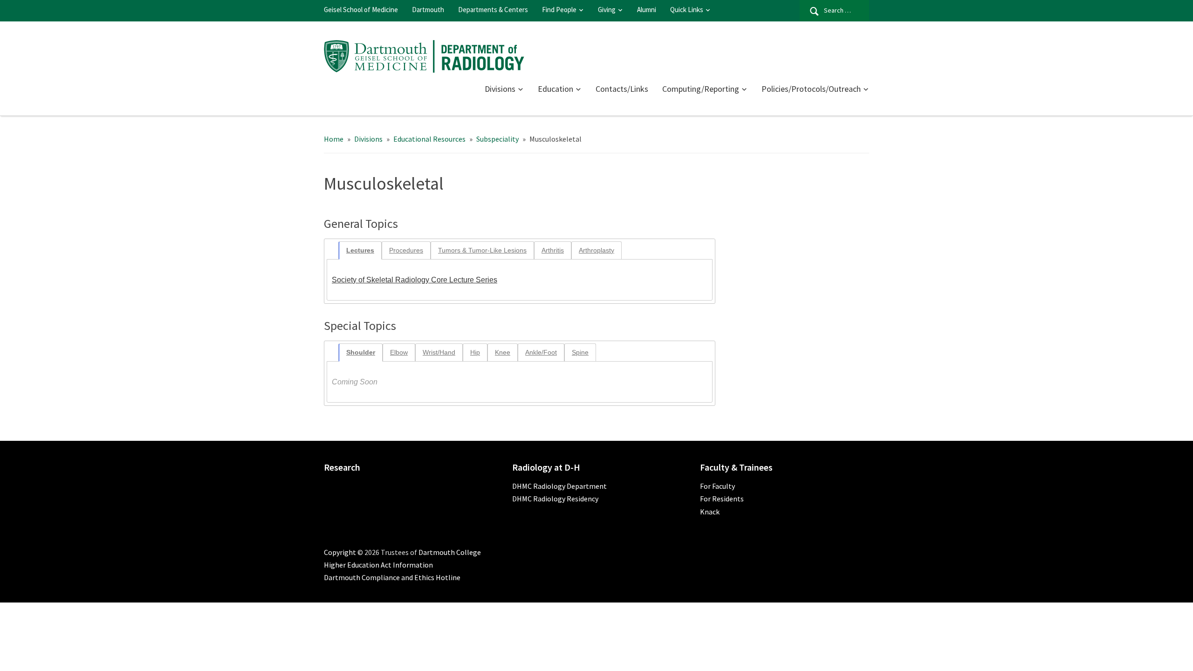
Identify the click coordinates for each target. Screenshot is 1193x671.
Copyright (340, 552)
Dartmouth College (449, 552)
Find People (559, 9)
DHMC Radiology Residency (555, 498)
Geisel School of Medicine (361, 9)
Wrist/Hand (439, 352)
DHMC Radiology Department (559, 486)
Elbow (399, 352)
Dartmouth (428, 9)
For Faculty (717, 486)
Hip (475, 352)
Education (555, 88)
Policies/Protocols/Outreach (811, 88)
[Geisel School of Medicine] (424, 55)
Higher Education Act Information (378, 564)
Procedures (406, 250)
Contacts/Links (622, 88)
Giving (607, 9)
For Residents (722, 498)
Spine (580, 352)
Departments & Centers (493, 9)
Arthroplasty (596, 250)
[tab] (360, 250)
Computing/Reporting (700, 88)
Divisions (500, 88)
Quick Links (686, 9)
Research (342, 467)
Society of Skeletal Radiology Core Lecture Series (414, 280)
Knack (710, 511)
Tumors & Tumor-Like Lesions (482, 250)
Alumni (646, 9)
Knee (502, 352)
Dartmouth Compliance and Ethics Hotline (392, 577)
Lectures (360, 250)
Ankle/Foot (541, 352)
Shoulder (360, 352)
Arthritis (553, 250)
